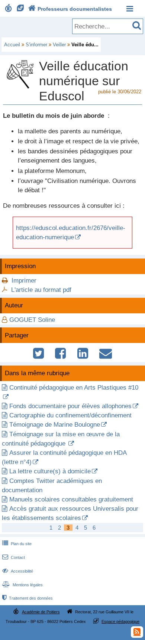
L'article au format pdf (41, 289)
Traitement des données (27, 598)
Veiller (59, 44)
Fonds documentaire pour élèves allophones (70, 406)
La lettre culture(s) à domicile (50, 471)
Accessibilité (17, 571)
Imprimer (24, 280)
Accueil (12, 44)
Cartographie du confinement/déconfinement (70, 415)
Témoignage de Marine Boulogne (54, 424)
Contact (13, 557)
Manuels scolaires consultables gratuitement (71, 499)
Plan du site (17, 543)
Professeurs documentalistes (70, 9)
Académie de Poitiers (41, 612)
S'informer (36, 44)
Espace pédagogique (120, 621)
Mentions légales (22, 585)
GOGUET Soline (32, 319)
